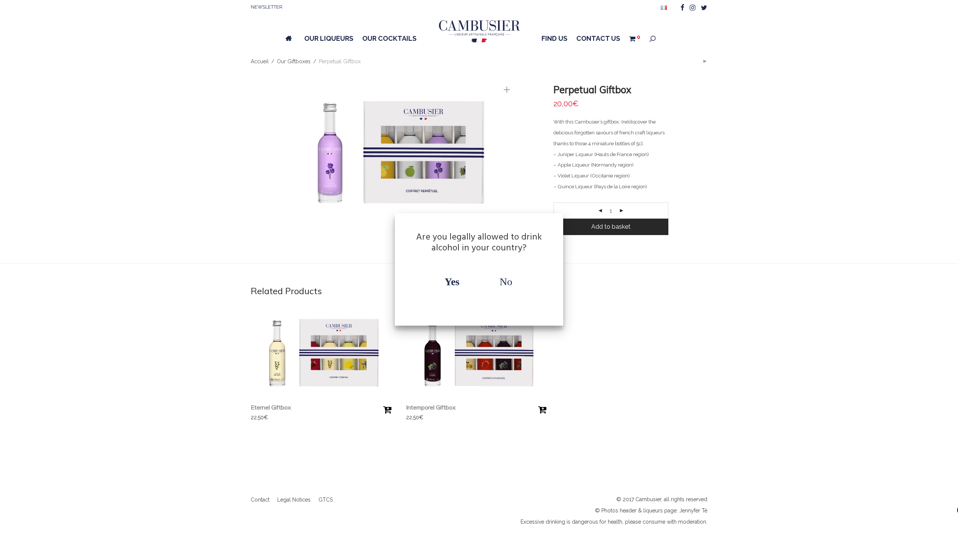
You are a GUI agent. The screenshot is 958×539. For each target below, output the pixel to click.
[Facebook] (682, 7)
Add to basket (611, 226)
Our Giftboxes (294, 61)
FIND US (554, 38)
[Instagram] (692, 7)
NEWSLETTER (267, 7)
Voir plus (258, 417)
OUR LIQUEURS (328, 38)
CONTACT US (598, 38)
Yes (452, 281)
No (506, 281)
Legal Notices (294, 500)
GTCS (325, 500)
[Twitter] (704, 7)
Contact (260, 500)
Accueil (260, 61)
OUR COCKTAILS (389, 38)
